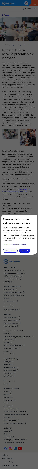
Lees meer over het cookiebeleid (15, 244)
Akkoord (25, 251)
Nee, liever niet (10, 251)
